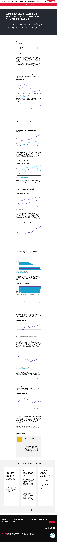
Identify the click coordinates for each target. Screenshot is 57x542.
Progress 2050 (10, 1)
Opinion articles (13, 7)
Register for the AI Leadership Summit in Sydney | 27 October (28, 4)
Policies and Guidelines (16, 523)
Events (26, 1)
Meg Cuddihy (19, 43)
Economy (17, 7)
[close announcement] (55, 4)
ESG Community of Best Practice (17, 519)
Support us (53, 1)
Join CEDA (48, 1)
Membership (21, 1)
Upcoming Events (5, 521)
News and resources (31, 1)
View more (28, 510)
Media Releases (4, 525)
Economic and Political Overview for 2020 (25, 419)
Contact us (14, 521)
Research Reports (5, 523)
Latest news (4, 519)
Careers (13, 525)
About (38, 1)
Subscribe (52, 522)
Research (16, 1)
